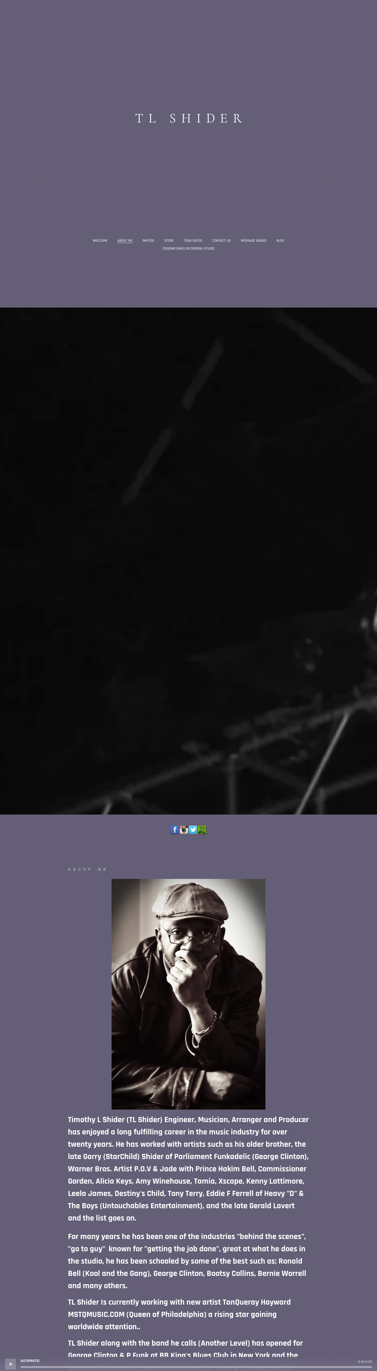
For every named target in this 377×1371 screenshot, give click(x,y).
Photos (148, 240)
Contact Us (221, 240)
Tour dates (193, 240)
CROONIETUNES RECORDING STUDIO (188, 248)
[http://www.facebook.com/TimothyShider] (174, 830)
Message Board (253, 240)
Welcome (100, 240)
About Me (125, 240)
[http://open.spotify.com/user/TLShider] (202, 830)
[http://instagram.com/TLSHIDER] (183, 830)
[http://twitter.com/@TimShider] (193, 830)
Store (169, 240)
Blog (280, 240)
